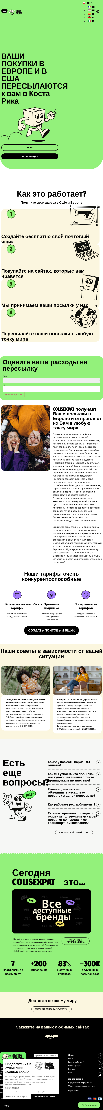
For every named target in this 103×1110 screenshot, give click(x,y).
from (5, 376)
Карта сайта (73, 1090)
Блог (70, 1072)
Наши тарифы (74, 1065)
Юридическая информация (80, 1082)
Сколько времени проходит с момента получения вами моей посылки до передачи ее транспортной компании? (72, 818)
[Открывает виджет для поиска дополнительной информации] (89, 1105)
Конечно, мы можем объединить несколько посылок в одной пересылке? (71, 792)
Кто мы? (71, 1058)
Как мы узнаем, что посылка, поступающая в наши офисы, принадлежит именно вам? (71, 777)
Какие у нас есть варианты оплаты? (69, 763)
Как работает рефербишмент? (71, 804)
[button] (4, 11)
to (4, 385)
